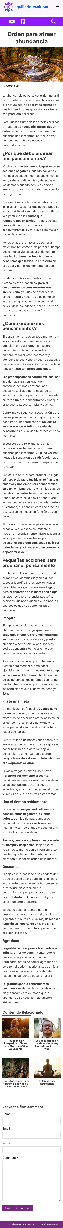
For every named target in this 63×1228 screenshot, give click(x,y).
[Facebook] (23, 21)
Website (7, 1143)
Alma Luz (13, 86)
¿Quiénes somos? (49, 1224)
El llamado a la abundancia (47, 1082)
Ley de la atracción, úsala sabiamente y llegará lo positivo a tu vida (47, 1044)
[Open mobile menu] (57, 7)
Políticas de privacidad (22, 1224)
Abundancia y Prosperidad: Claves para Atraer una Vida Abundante (16, 1044)
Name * (7, 1114)
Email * (7, 1128)
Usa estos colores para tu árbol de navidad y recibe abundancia (16, 1083)
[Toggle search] (53, 21)
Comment (10, 1157)
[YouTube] (11, 21)
